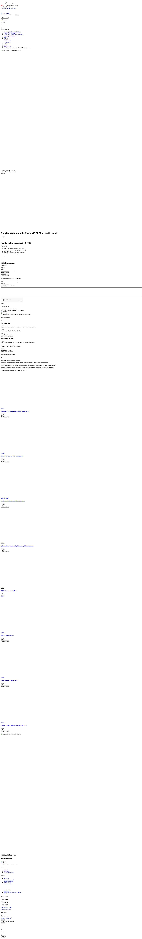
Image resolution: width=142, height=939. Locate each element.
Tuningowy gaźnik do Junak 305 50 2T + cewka (13, 501)
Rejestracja (8, 918)
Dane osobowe (7, 889)
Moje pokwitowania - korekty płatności (13, 892)
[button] (3, 20)
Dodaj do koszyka (5, 272)
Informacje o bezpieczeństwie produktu (21, 314)
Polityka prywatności (8, 881)
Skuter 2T (3, 632)
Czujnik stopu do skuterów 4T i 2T (9, 680)
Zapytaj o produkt (5, 275)
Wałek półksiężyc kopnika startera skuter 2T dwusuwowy (15, 411)
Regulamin (9, 8)
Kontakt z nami (7, 882)
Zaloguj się (3, 918)
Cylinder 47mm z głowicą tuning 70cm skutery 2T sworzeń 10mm (17, 546)
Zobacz (2, 596)
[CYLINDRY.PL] (5, 13)
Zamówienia (6, 891)
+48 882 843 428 (6, 907)
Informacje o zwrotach (9, 879)
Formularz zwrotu (8, 883)
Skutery (5, 43)
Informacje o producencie (6, 314)
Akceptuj (3, 936)
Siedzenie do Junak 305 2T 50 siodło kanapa (12, 456)
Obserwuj (3, 273)
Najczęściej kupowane (9, 872)
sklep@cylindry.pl (6, 909)
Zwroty (4, 8)
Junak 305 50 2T (7, 46)
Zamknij (3, 919)
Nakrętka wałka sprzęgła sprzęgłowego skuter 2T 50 (14, 725)
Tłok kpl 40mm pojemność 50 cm (9, 590)
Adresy (5, 893)
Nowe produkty (7, 871)
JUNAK (6, 45)
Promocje (6, 870)
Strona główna (7, 42)
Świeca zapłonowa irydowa (7, 635)
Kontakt (14, 8)
